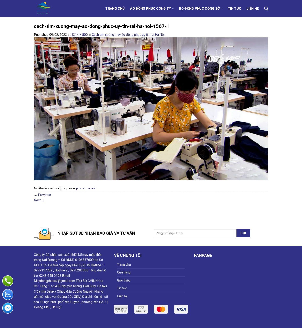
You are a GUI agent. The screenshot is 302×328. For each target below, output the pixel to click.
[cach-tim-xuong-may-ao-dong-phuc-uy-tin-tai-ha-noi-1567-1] (151, 108)
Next (39, 200)
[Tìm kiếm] (266, 8)
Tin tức (234, 8)
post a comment (86, 188)
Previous (42, 195)
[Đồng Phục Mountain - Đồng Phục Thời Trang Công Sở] (52, 8)
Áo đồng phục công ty (150, 8)
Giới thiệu (123, 280)
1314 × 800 (79, 35)
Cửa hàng (123, 272)
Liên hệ (253, 8)
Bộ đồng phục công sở (199, 8)
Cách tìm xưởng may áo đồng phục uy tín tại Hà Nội (128, 35)
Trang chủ (115, 8)
